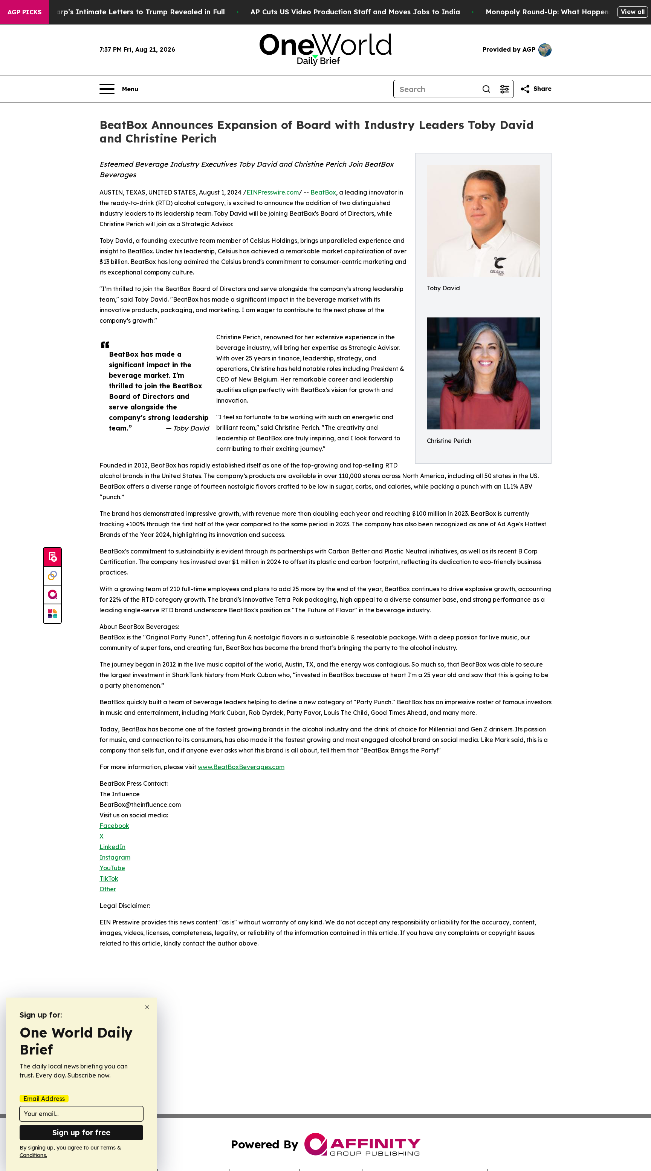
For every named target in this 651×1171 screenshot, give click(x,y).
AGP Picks (24, 12)
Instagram (114, 857)
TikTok (108, 878)
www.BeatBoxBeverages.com (241, 767)
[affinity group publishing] (52, 595)
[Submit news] (52, 557)
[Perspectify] (52, 576)
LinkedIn (112, 847)
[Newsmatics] (52, 613)
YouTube (112, 868)
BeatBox (323, 192)
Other (107, 889)
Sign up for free (81, 1132)
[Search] (486, 89)
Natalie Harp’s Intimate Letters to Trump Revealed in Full (124, 12)
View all (633, 11)
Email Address (44, 1098)
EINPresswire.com (272, 192)
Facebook (114, 825)
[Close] (147, 1007)
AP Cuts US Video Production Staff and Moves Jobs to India (355, 12)
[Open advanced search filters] (504, 89)
